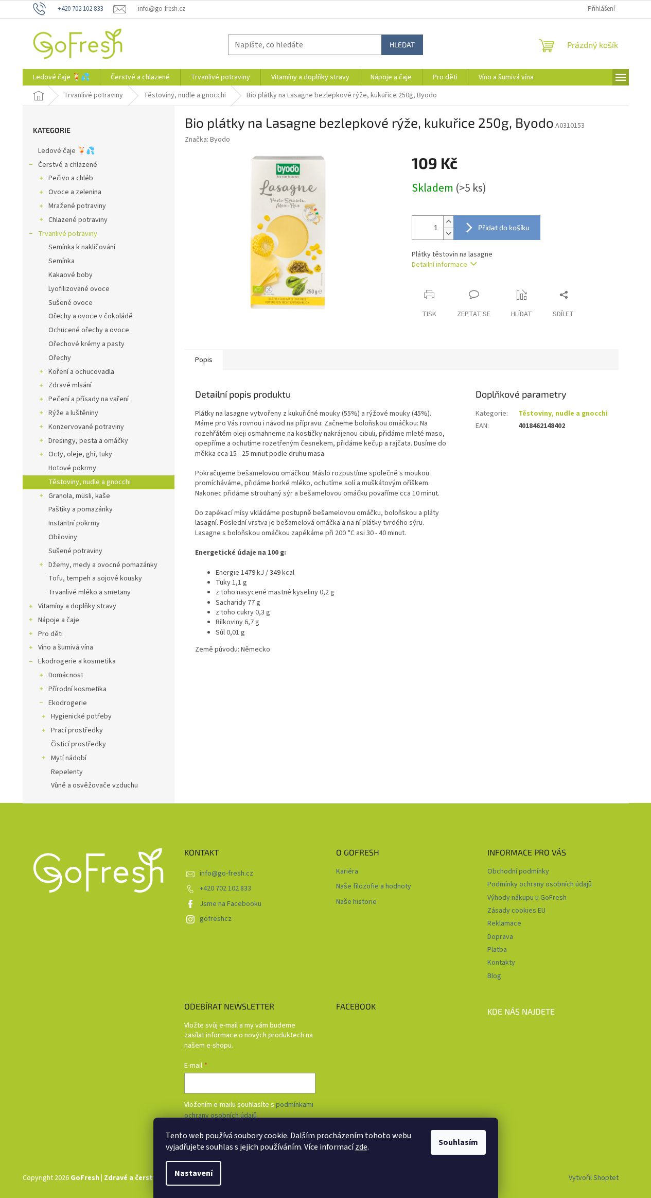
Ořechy (59, 358)
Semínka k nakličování (81, 247)
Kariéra (347, 872)
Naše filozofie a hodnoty (373, 887)
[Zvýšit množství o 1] (448, 222)
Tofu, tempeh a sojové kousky (95, 578)
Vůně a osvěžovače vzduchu (94, 785)
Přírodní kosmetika (77, 689)
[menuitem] (61, 77)
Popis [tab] (204, 360)
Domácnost (65, 675)
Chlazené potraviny (78, 220)
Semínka (61, 261)
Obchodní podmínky (518, 871)
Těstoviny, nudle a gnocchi (89, 482)
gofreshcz (216, 919)
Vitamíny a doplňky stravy (77, 606)
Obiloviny (62, 537)
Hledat (402, 44)
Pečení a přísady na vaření (88, 399)
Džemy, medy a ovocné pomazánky (102, 565)
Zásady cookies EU (516, 910)
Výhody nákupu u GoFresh (527, 898)
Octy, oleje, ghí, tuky (80, 454)
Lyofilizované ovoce (79, 289)
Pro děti (50, 634)
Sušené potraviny (75, 551)
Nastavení (193, 1173)
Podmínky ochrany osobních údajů (539, 884)
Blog (494, 976)
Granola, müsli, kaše (79, 496)
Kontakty (501, 962)
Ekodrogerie (67, 703)
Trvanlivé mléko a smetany (89, 592)
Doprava (500, 937)
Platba (497, 950)
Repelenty (67, 772)
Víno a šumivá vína (65, 647)
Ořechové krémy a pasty (86, 344)
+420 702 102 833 (225, 888)
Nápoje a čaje (58, 620)
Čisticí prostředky (78, 744)
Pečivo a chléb (70, 178)
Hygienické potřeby (81, 716)
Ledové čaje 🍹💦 (66, 151)
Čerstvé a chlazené (67, 165)
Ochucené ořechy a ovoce (88, 330)
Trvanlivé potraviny (67, 234)
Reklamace (504, 923)
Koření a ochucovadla (81, 372)
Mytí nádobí (68, 758)
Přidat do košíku (504, 227)
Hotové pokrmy (72, 468)
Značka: (207, 139)
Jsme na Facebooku (230, 904)
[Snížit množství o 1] (448, 233)
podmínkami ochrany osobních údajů (248, 1110)
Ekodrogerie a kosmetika (77, 661)
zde (361, 1147)
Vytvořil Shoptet (594, 1178)
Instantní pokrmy (74, 523)
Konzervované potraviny (86, 427)
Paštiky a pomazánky (80, 509)
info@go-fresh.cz (226, 873)
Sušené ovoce (70, 303)
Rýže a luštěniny (73, 413)
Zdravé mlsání (70, 385)
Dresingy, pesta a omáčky (88, 441)
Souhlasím (458, 1142)
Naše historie (356, 902)
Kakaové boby (70, 275)
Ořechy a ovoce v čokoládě (90, 316)
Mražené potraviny (77, 206)
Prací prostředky (77, 730)
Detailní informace (439, 265)
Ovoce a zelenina (74, 192)
